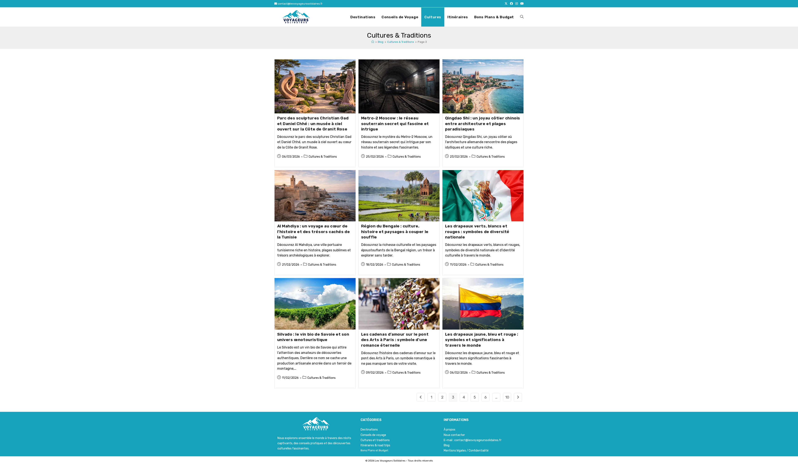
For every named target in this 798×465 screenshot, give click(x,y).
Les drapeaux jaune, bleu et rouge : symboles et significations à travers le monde (481, 340)
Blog (446, 445)
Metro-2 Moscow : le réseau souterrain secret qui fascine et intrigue (395, 123)
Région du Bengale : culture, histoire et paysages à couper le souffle (395, 231)
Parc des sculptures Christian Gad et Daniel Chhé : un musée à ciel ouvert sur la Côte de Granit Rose (313, 123)
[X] (506, 4)
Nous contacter (454, 435)
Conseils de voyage (373, 435)
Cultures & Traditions (323, 156)
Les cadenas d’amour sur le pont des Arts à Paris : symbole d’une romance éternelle (395, 340)
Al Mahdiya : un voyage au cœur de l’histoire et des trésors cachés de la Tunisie (313, 231)
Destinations (369, 429)
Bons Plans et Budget (374, 450)
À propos (449, 429)
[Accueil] (372, 41)
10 (507, 397)
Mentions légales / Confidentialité (466, 450)
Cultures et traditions (375, 440)
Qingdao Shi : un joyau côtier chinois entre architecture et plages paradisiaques (482, 123)
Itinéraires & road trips (375, 445)
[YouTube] (521, 4)
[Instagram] (516, 4)
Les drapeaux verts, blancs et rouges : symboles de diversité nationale (477, 231)
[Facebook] (511, 4)
